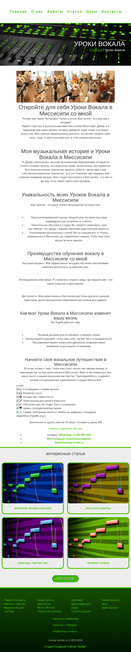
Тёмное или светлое (49, 611)
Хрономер (77, 600)
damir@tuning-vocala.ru (69, 442)
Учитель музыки (81, 611)
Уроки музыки (110, 607)
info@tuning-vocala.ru (65, 631)
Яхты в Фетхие (46, 607)
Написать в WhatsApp (65, 618)
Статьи (74, 11)
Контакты (112, 11)
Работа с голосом (14, 603)
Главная (18, 11)
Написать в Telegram (65, 624)
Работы (55, 11)
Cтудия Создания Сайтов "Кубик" (65, 646)
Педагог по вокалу (15, 600)
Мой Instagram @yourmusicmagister (69, 438)
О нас (37, 11)
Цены (92, 11)
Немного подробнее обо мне (65, 428)
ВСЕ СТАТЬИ (65, 578)
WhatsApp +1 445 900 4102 (75, 434)
